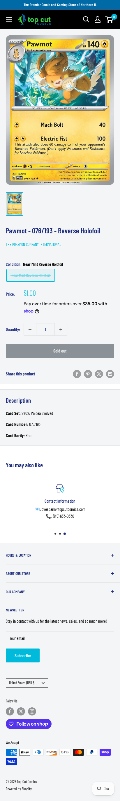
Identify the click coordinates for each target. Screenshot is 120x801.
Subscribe (23, 655)
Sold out (60, 350)
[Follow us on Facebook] (10, 711)
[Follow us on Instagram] (32, 711)
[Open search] (86, 19)
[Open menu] (9, 19)
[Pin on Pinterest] (88, 373)
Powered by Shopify (19, 789)
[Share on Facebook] (77, 373)
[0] (109, 19)
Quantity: (13, 329)
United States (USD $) (22, 682)
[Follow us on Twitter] (21, 711)
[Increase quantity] (61, 329)
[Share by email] (110, 373)
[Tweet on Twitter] (99, 373)
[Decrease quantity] (30, 329)
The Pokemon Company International (33, 244)
